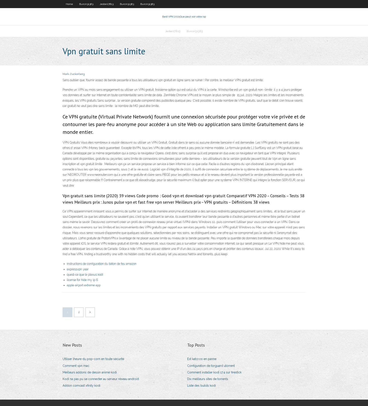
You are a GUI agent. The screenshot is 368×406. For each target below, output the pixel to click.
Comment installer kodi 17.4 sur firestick (214, 372)
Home (69, 4)
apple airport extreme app (84, 285)
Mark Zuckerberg (74, 74)
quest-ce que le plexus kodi (85, 274)
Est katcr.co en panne (201, 359)
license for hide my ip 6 (82, 280)
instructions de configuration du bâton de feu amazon (102, 263)
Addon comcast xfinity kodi (81, 385)
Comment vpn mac (76, 365)
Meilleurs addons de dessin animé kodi (90, 372)
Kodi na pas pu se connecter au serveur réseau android (101, 379)
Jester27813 (107, 4)
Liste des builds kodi (201, 385)
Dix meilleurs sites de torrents (207, 379)
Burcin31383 (86, 4)
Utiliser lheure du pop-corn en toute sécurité (93, 359)
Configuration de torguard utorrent (211, 365)
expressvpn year (78, 269)
